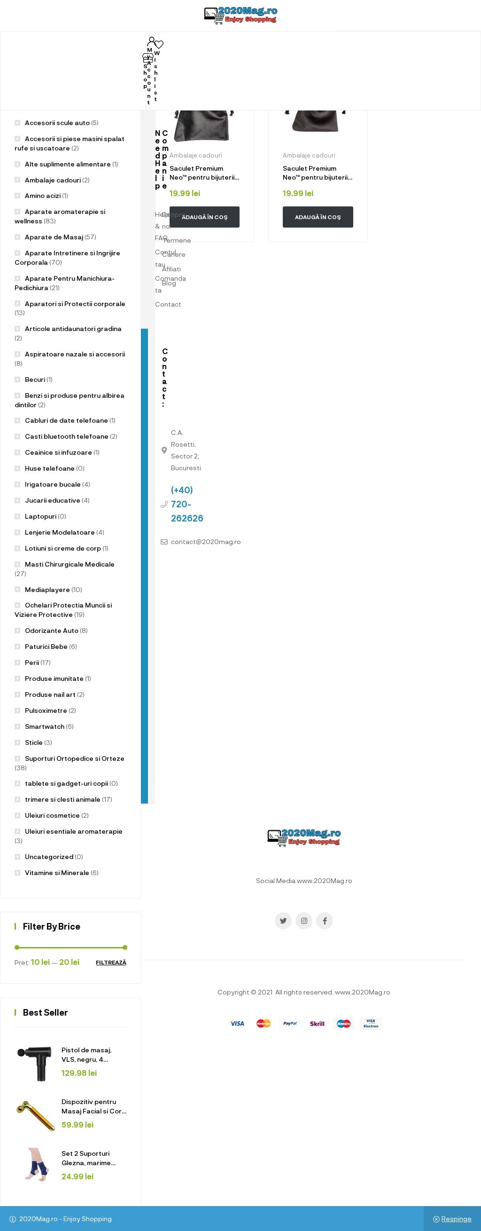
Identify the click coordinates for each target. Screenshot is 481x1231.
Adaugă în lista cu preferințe (233, 79)
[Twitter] (283, 920)
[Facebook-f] (324, 920)
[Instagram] (303, 920)
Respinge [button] (457, 1219)
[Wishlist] (158, 44)
